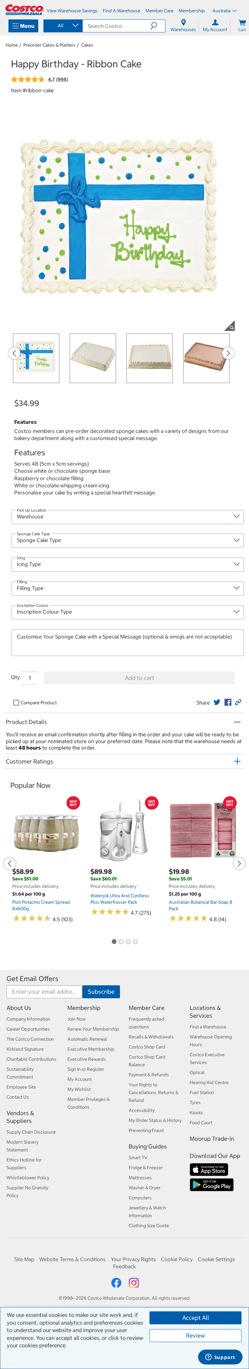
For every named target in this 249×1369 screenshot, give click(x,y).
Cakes (87, 45)
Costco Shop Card (147, 1047)
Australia (221, 11)
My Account (79, 1079)
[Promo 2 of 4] (121, 942)
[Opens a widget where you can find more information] (220, 1358)
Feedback (124, 1266)
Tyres (195, 1102)
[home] (24, 10)
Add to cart (139, 678)
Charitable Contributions (31, 1059)
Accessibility (142, 1110)
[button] (157, 26)
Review (195, 1335)
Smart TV (138, 1157)
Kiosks (196, 1112)
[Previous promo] (14, 353)
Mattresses (140, 1178)
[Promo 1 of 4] (113, 942)
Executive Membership (90, 1049)
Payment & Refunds (149, 1075)
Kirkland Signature (25, 1049)
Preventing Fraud (146, 1130)
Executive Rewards (86, 1059)
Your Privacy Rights (133, 1259)
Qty (15, 677)
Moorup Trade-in (212, 1138)
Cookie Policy (177, 1259)
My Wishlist (79, 1089)
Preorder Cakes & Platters (49, 45)
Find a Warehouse (208, 1027)
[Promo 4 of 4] (135, 942)
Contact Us (17, 1097)
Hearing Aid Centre (209, 1082)
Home (12, 45)
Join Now (76, 1019)
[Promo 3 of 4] (128, 942)
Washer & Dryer (144, 1188)
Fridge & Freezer (146, 1168)
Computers (140, 1198)
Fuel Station (202, 1092)
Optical (197, 1072)
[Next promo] (228, 353)
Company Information (28, 1019)
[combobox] (62, 25)
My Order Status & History (155, 1120)
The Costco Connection (30, 1039)
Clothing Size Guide (149, 1225)
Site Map (24, 1259)
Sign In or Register (85, 1069)
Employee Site (21, 1087)
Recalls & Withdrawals (151, 1037)
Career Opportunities (28, 1029)
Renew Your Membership (93, 1029)
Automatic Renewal (87, 1039)
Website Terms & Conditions (72, 1259)
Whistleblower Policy (27, 1178)
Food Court (201, 1123)
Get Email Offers (32, 978)
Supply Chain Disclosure (31, 1132)
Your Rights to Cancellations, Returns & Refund (153, 1092)
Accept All (195, 1317)
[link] (217, 702)
